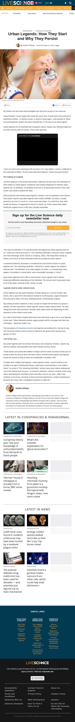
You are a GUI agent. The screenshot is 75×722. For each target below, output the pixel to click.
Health (30, 8)
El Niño (72, 13)
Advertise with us (13, 700)
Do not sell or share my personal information (60, 706)
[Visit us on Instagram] (26, 3)
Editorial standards (14, 704)
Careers (55, 700)
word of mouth (19, 201)
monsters (36, 169)
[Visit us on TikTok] (36, 3)
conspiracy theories (25, 328)
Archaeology (20, 8)
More (66, 8)
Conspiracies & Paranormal (43, 31)
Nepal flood (16, 13)
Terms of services (29, 233)
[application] (37, 149)
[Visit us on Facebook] (20, 3)
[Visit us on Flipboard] (33, 3)
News (57, 45)
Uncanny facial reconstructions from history (37, 651)
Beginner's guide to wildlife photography (53, 633)
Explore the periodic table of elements (37, 645)
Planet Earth (49, 8)
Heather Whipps (29, 45)
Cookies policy (58, 694)
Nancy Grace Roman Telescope (52, 13)
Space (59, 8)
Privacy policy (35, 694)
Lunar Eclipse (31, 13)
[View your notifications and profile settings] (65, 3)
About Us (55, 688)
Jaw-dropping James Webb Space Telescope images (37, 628)
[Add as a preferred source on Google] (37, 678)
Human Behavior (27, 31)
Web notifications (36, 700)
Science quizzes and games (53, 626)
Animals (9, 8)
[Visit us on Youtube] (30, 3)
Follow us (57, 105)
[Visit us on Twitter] (23, 3)
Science (39, 8)
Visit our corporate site (43, 672)
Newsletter (68, 105)
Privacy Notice (62, 233)
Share (8, 105)
